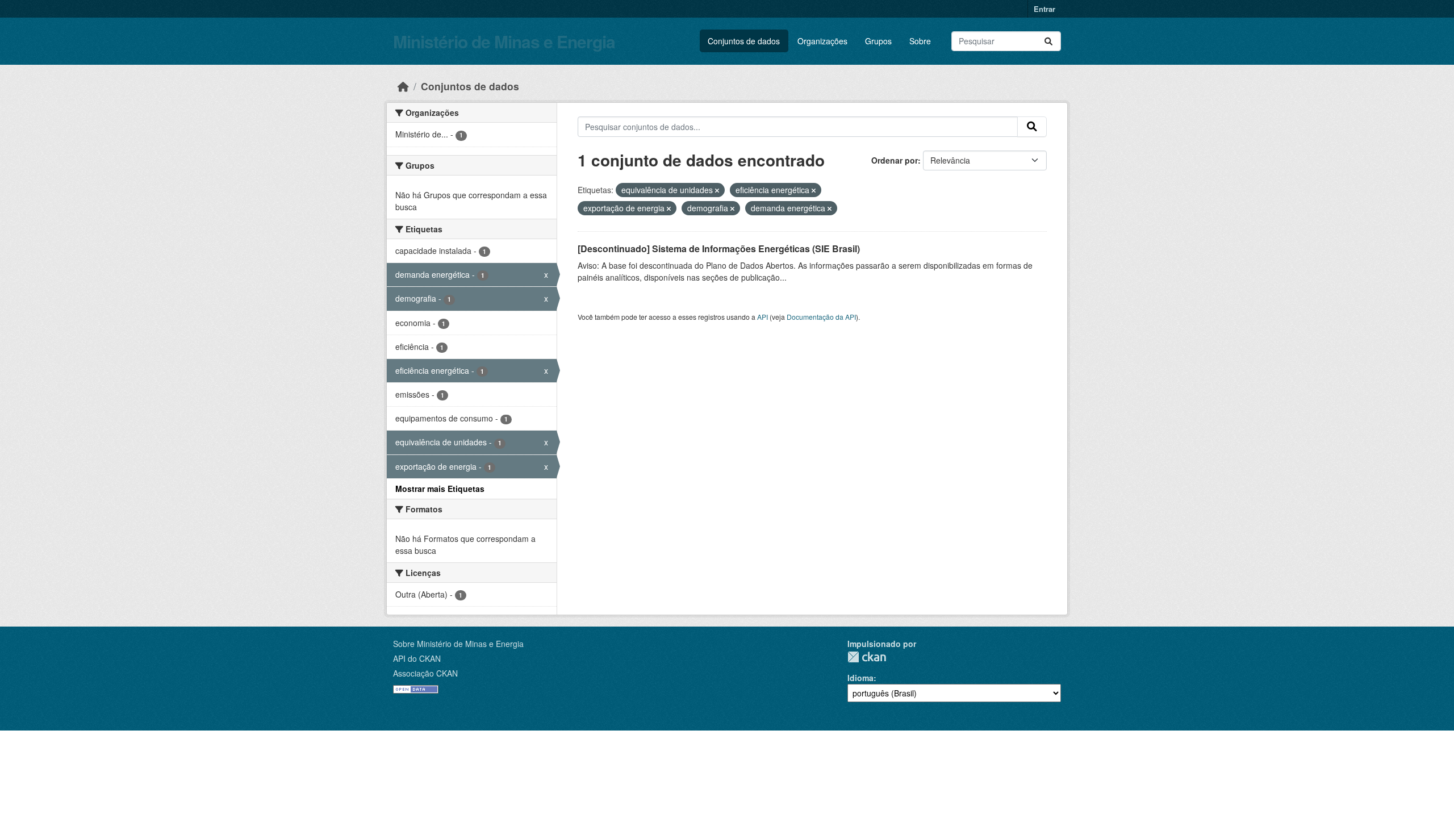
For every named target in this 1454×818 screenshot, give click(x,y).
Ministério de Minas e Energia (504, 41)
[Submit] (1048, 41)
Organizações (822, 41)
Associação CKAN (425, 673)
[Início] (403, 86)
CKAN (866, 657)
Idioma (860, 677)
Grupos (878, 41)
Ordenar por (894, 160)
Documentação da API (821, 317)
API (762, 317)
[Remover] (717, 190)
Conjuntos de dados (744, 41)
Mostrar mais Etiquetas (439, 488)
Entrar (1044, 8)
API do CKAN (417, 658)
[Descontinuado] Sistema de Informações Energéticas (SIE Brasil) (719, 248)
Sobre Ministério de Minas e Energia (458, 643)
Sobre (920, 41)
